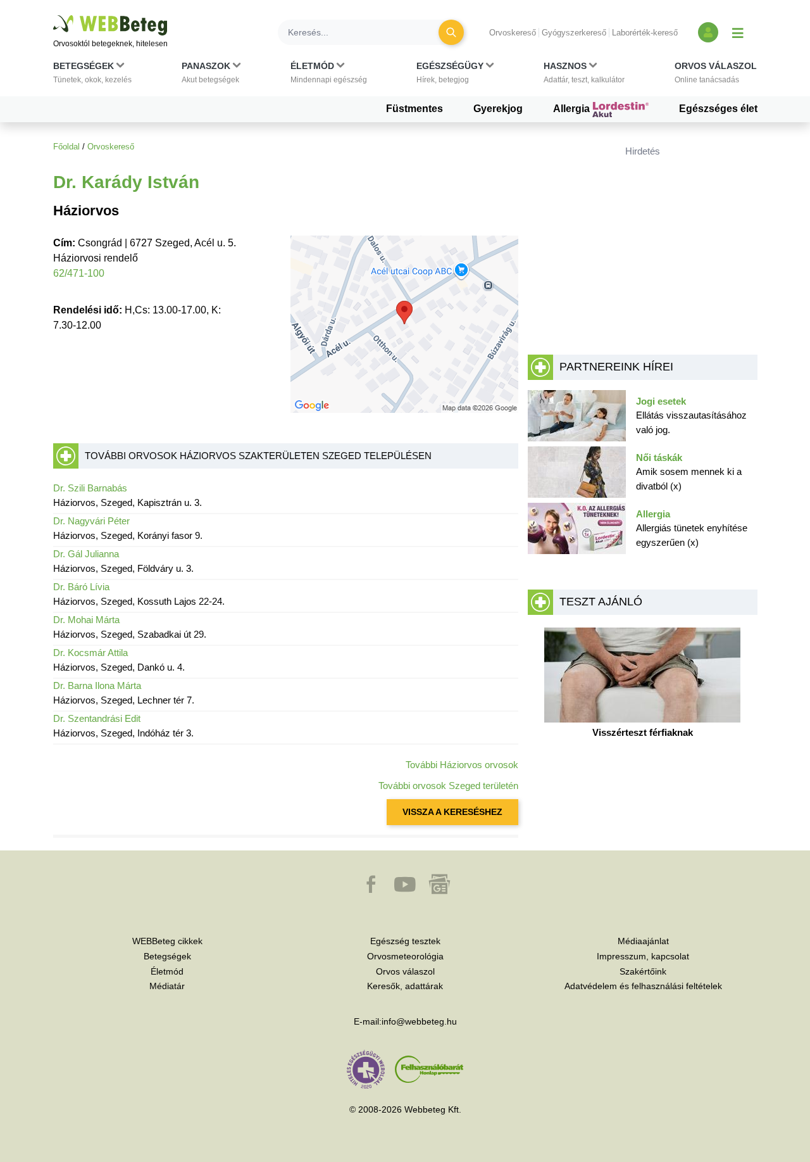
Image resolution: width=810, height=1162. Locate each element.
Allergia (572, 108)
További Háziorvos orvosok (462, 764)
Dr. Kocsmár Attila (90, 652)
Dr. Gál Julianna (86, 553)
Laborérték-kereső (645, 32)
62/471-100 (78, 273)
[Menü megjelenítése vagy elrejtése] (737, 32)
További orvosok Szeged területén (448, 785)
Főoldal (66, 146)
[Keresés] (451, 32)
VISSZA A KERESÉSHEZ (452, 812)
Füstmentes (414, 108)
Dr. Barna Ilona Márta (97, 685)
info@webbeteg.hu (419, 1021)
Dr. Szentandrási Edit (96, 718)
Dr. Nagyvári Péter (91, 520)
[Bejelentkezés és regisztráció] (708, 32)
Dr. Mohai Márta (86, 619)
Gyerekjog (498, 108)
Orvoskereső (512, 32)
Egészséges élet (718, 108)
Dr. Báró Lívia (81, 586)
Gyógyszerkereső (574, 32)
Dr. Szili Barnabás (90, 488)
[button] (92, 75)
